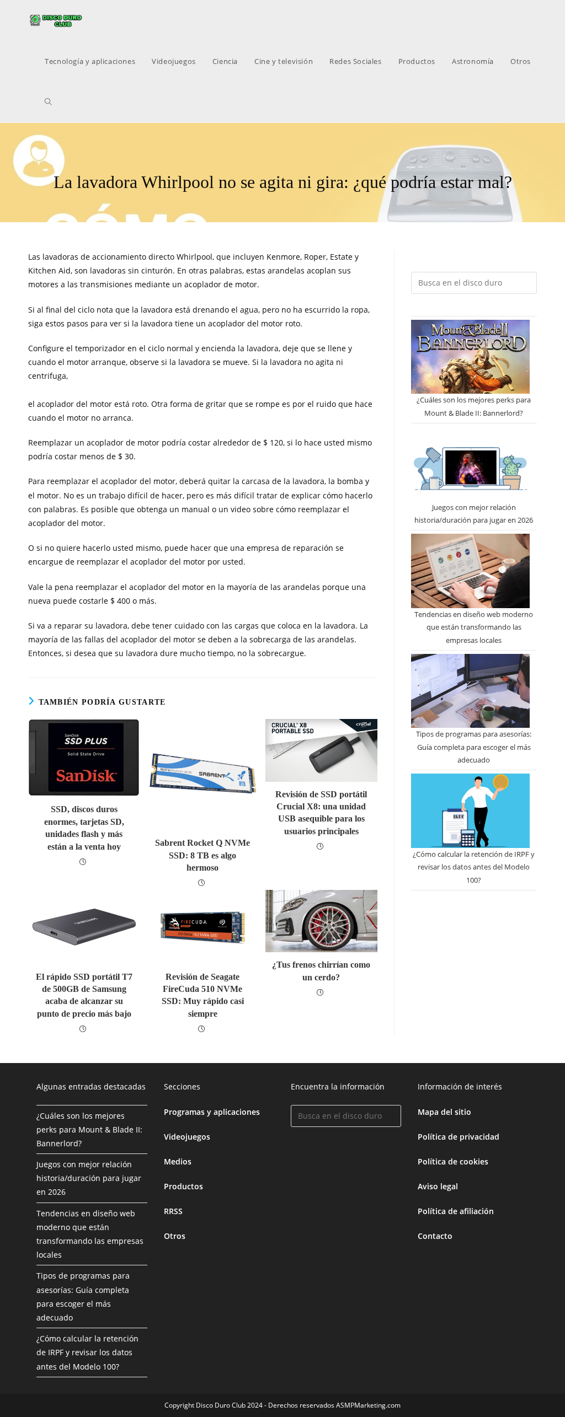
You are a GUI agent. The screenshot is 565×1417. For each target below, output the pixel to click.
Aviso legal (438, 1186)
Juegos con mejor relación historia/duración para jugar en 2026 (88, 1178)
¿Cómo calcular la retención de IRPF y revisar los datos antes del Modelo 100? (474, 867)
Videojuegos (187, 1136)
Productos (183, 1186)
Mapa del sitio (444, 1112)
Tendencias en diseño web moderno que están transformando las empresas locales (473, 627)
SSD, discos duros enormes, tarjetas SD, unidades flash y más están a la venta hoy (84, 827)
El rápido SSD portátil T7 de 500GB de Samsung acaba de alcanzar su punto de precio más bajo (84, 995)
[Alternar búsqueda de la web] (48, 102)
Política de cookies (453, 1161)
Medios (177, 1161)
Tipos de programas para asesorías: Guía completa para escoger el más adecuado (473, 747)
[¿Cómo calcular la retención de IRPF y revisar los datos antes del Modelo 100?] (470, 810)
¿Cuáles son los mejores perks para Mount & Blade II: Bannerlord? (89, 1129)
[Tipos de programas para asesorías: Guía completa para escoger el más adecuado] (470, 691)
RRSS (173, 1211)
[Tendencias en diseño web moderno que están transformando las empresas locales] (470, 571)
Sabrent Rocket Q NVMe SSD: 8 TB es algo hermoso (202, 855)
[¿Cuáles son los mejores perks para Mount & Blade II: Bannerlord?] (470, 357)
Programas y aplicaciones (212, 1112)
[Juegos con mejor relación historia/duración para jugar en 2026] (470, 464)
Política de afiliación (456, 1211)
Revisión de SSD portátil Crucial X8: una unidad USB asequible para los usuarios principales (321, 813)
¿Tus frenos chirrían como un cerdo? (321, 970)
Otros (174, 1236)
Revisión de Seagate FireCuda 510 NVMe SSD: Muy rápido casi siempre (203, 995)
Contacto (435, 1236)
